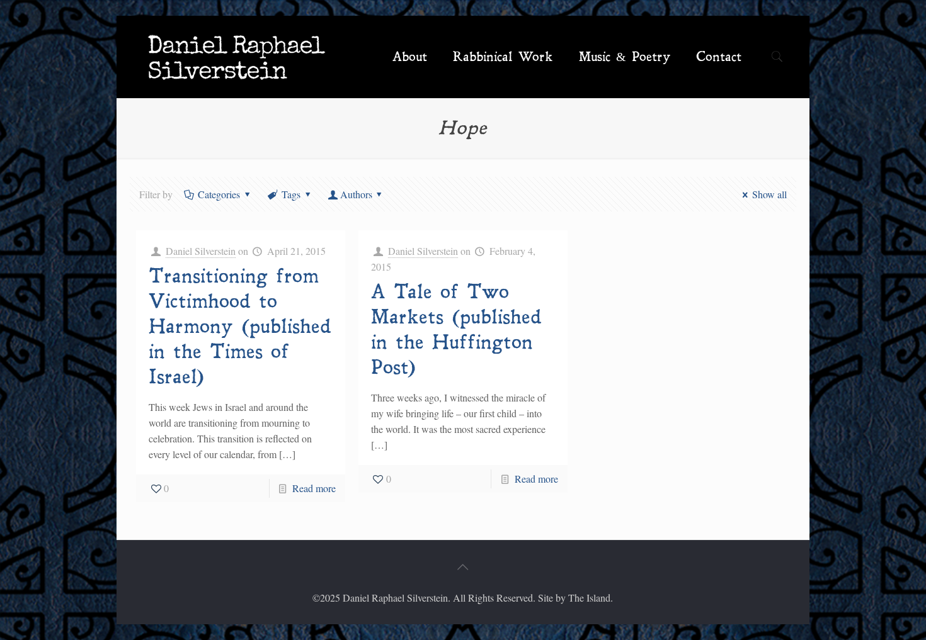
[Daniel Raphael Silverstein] (236, 57)
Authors (356, 194)
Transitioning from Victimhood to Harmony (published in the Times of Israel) (240, 327)
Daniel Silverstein (201, 250)
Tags (291, 194)
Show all (769, 194)
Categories (219, 194)
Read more (314, 488)
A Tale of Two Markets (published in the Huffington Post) (456, 329)
